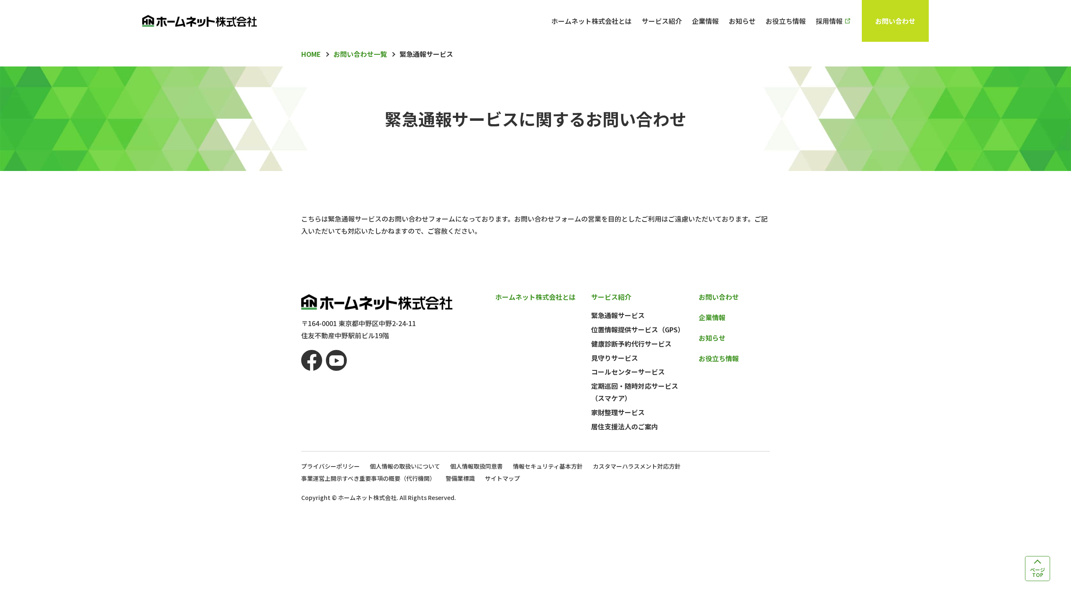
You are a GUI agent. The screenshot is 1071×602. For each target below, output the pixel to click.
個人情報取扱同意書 (476, 466)
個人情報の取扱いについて (405, 466)
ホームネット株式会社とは (591, 21)
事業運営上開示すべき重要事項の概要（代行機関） (368, 478)
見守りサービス (614, 358)
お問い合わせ (895, 21)
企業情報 (705, 21)
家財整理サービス (618, 412)
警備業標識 (460, 478)
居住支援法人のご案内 (624, 426)
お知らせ (742, 21)
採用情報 (829, 21)
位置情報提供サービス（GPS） (637, 329)
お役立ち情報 (786, 21)
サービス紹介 (662, 21)
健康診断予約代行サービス (631, 344)
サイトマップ (502, 478)
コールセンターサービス (628, 372)
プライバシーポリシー (330, 466)
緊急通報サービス (618, 315)
